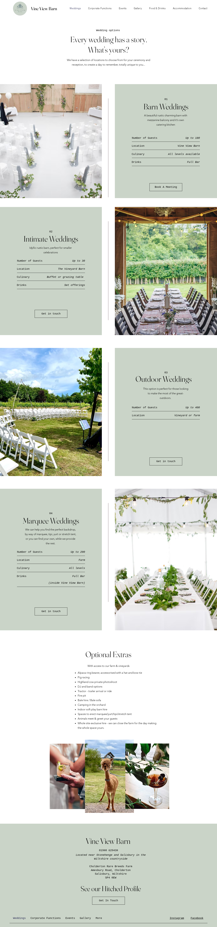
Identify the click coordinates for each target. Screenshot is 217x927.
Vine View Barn (44, 8)
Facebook (197, 918)
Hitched (112, 888)
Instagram (177, 918)
